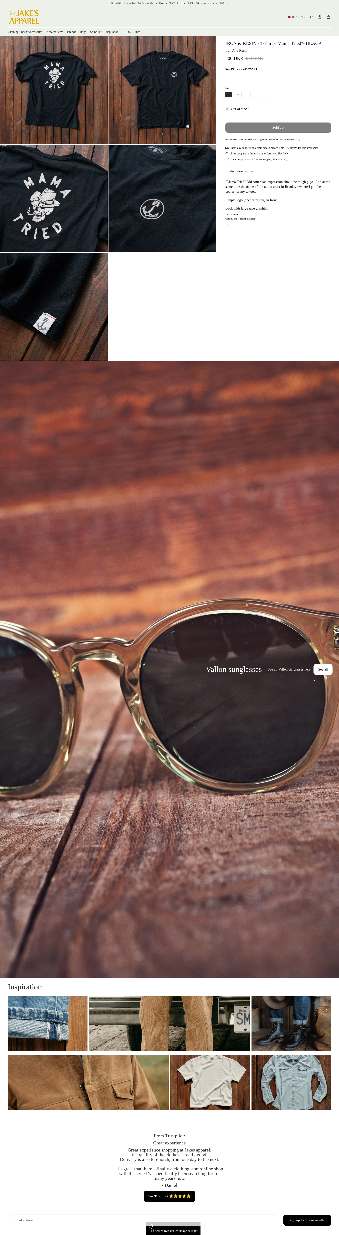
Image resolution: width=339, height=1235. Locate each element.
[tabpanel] (169, 669)
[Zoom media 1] (54, 90)
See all (323, 669)
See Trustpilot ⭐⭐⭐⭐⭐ (169, 1196)
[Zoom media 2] (162, 90)
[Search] (311, 17)
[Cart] (328, 17)
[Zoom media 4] (162, 198)
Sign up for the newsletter (307, 1220)
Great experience (169, 1142)
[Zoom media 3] (54, 198)
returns (247, 159)
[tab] (5, 669)
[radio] (228, 94)
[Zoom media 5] (54, 307)
